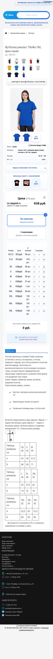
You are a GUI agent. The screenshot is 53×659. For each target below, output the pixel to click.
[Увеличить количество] (43, 255)
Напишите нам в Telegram (13, 612)
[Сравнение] (47, 1)
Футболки (31, 33)
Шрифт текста (6, 548)
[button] (26, 167)
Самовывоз (6, 559)
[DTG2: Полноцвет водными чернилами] (17, 183)
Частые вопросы (7, 566)
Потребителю (6, 564)
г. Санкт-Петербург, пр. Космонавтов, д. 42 (19, 584)
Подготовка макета (8, 543)
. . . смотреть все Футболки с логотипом (26, 81)
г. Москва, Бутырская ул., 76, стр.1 (16, 574)
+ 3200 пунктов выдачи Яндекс (15, 594)
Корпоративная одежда (17, 33)
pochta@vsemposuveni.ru (13, 608)
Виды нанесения (7, 541)
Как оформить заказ (8, 561)
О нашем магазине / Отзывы (11, 555)
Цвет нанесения (7, 546)
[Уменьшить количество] (34, 255)
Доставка (5, 557)
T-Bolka (14, 146)
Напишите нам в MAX (12, 615)
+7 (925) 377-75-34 (11, 605)
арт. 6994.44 (10, 55)
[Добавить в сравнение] (45, 198)
